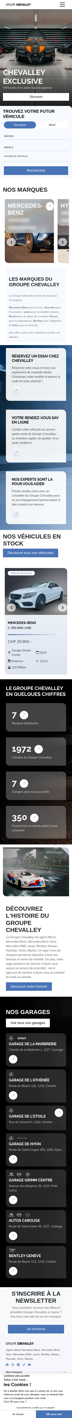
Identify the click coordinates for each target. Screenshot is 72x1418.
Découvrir (36, 96)
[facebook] (7, 1364)
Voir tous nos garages (28, 1023)
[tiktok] (24, 1364)
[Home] (17, 4)
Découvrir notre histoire (29, 986)
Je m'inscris (36, 1329)
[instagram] (12, 1364)
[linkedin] (18, 1364)
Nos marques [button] (14, 1372)
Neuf (52, 124)
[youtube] (29, 1364)
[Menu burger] (62, 4)
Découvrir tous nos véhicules (31, 553)
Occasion (20, 124)
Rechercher (36, 170)
